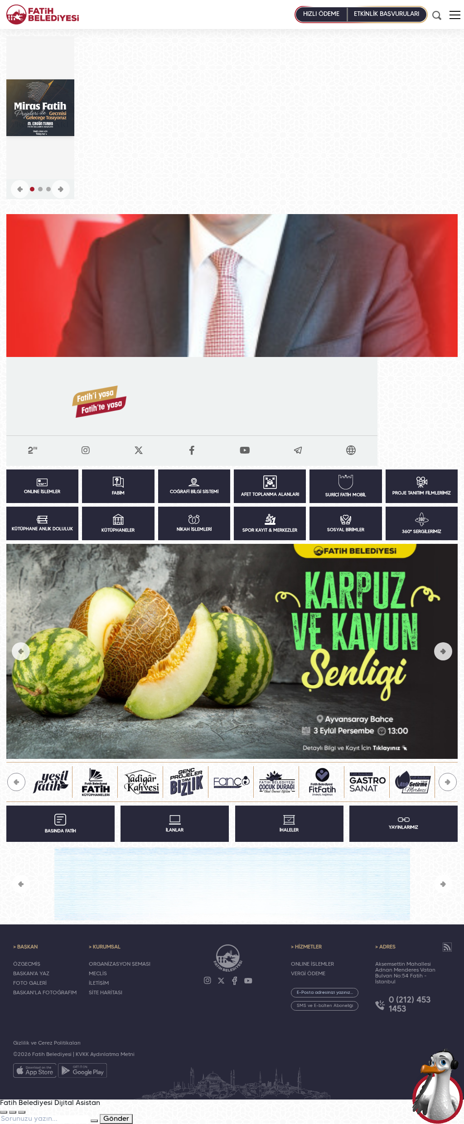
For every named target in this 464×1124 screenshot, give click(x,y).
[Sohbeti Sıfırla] (12, 1112)
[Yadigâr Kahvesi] (96, 782)
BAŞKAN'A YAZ (31, 974)
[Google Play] (82, 1072)
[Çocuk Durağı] (232, 782)
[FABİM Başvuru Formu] (438, 1086)
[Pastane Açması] (232, 651)
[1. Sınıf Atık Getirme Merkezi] (368, 782)
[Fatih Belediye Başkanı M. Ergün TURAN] (232, 285)
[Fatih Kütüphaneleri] (50, 782)
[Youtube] (248, 980)
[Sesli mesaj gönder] (94, 1120)
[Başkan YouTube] (245, 450)
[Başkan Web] (351, 450)
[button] (455, 15)
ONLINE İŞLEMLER (312, 964)
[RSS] (447, 947)
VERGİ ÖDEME (308, 974)
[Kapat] (21, 1112)
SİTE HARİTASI (105, 993)
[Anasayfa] (42, 14)
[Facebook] (235, 980)
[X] (221, 980)
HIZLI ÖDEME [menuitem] (321, 14)
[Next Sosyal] (32, 450)
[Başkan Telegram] (298, 450)
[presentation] (21, 651)
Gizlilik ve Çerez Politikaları (47, 1043)
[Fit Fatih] (277, 782)
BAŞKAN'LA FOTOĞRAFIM (45, 993)
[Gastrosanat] (322, 782)
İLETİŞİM (99, 983)
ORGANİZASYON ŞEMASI (119, 964)
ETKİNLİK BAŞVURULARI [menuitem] (386, 14)
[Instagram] (207, 980)
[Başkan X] (138, 450)
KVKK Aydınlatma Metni (105, 1054)
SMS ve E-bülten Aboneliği (325, 1006)
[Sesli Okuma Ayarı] (3, 1112)
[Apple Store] (35, 1072)
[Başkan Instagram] (85, 450)
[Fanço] (186, 782)
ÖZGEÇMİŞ (26, 964)
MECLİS (98, 974)
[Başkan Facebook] (191, 450)
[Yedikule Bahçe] (413, 782)
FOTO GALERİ (30, 983)
